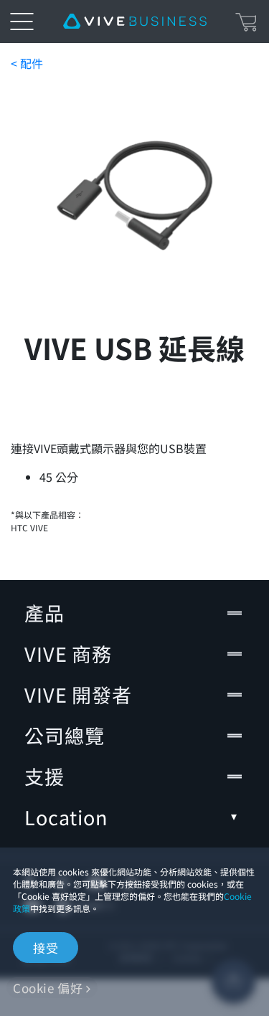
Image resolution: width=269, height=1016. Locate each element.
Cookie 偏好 (47, 988)
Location (66, 817)
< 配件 (27, 63)
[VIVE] (135, 21)
